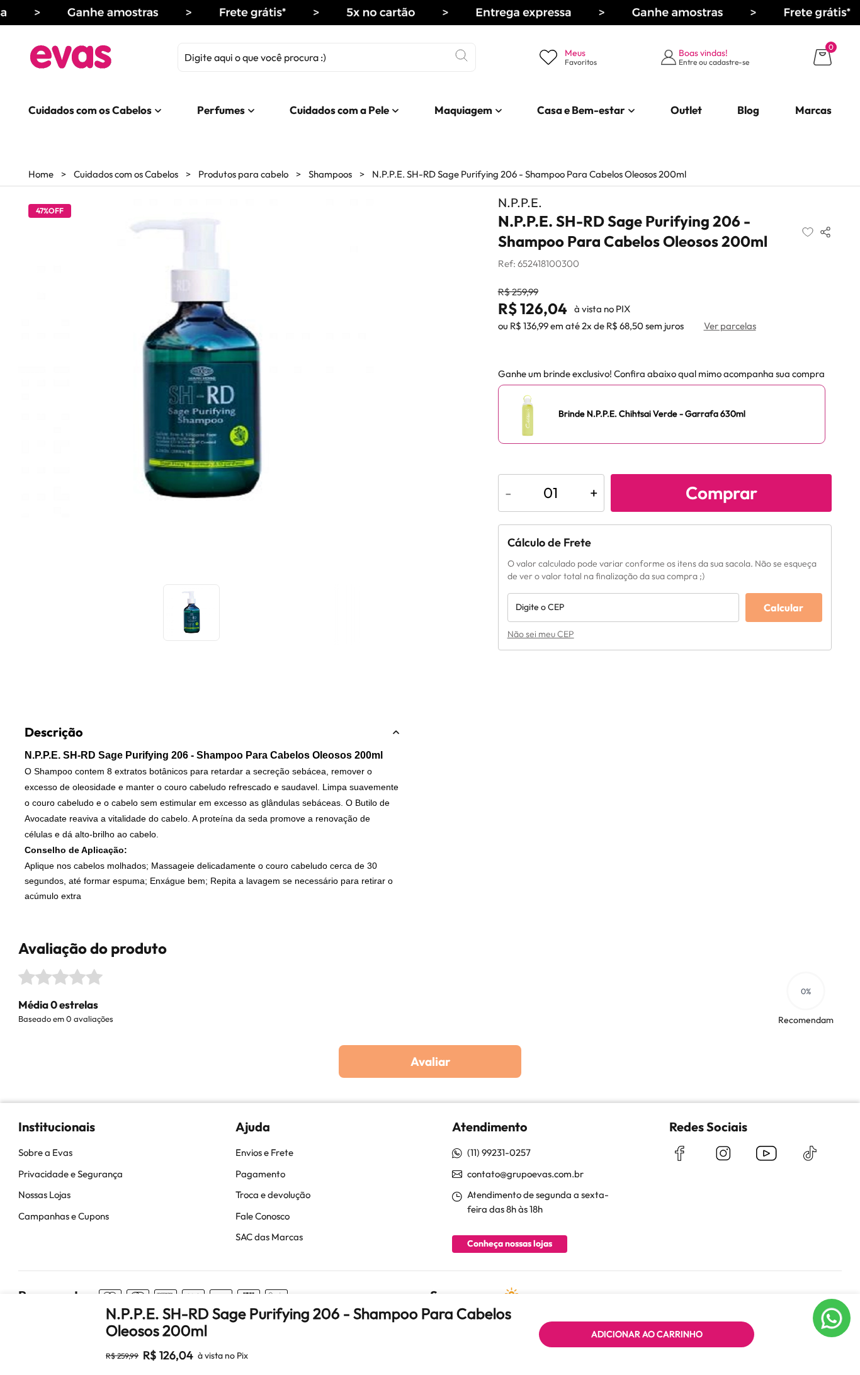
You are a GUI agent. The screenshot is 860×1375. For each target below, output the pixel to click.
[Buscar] (461, 55)
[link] (90, 110)
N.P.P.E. (520, 202)
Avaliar (430, 1061)
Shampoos (330, 174)
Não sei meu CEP (540, 634)
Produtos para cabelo (243, 174)
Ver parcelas (730, 326)
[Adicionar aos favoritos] (807, 232)
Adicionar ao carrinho (647, 1334)
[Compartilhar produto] (825, 232)
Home (41, 174)
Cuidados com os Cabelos (126, 174)
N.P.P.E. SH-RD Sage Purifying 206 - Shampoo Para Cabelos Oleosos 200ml (529, 174)
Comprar (721, 493)
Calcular (783, 607)
